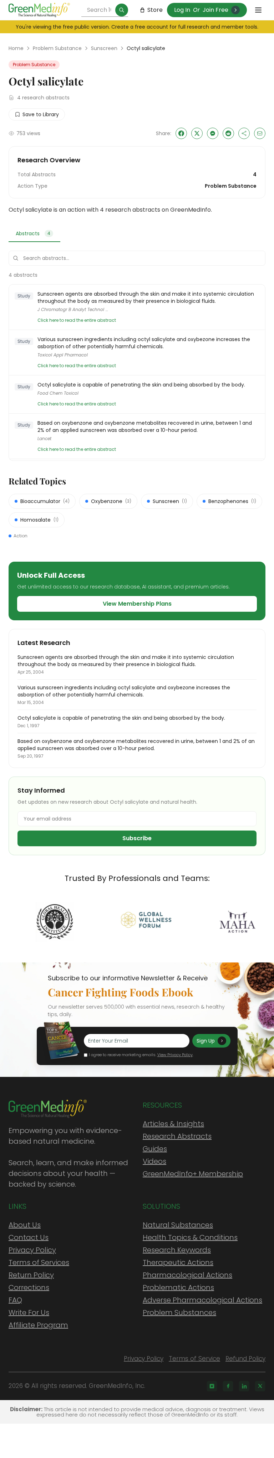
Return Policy (31, 1275)
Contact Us (29, 1237)
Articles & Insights (173, 1124)
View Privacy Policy (175, 1055)
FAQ (15, 1300)
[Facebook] (228, 1386)
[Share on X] (197, 133)
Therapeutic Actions (178, 1262)
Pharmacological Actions (187, 1275)
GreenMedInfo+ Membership (193, 1174)
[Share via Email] (259, 133)
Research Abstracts (177, 1136)
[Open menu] (258, 10)
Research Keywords (177, 1250)
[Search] (121, 10)
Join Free (215, 10)
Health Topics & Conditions (190, 1237)
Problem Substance (57, 48)
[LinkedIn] (244, 1386)
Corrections (29, 1287)
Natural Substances (178, 1225)
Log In (182, 10)
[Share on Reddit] (228, 133)
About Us (25, 1225)
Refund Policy (245, 1358)
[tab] (34, 234)
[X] (260, 1386)
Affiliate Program (38, 1325)
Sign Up (206, 1040)
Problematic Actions (178, 1287)
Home (16, 48)
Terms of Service (194, 1358)
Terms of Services (39, 1262)
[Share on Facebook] (181, 133)
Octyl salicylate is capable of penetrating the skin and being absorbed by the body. (141, 384)
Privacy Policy (32, 1250)
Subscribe (137, 838)
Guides (155, 1149)
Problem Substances (179, 1312)
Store (155, 10)
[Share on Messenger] (212, 133)
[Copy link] (244, 133)
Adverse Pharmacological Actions (202, 1300)
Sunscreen (104, 48)
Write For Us (29, 1312)
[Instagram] (212, 1386)
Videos (154, 1161)
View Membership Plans (137, 604)
